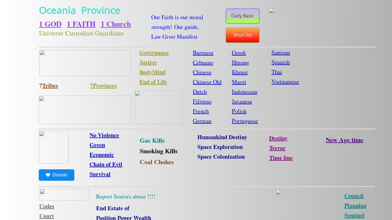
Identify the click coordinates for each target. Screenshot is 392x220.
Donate (60, 174)
